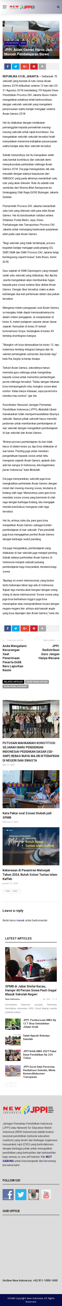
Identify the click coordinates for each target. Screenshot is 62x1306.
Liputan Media (11, 43)
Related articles (13, 682)
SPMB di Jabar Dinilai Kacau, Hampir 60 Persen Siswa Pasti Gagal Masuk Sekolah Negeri (30, 990)
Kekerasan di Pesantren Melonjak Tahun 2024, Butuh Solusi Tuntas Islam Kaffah (30, 874)
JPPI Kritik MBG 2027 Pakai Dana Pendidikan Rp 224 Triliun (39, 1055)
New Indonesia (12, 999)
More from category (15, 686)
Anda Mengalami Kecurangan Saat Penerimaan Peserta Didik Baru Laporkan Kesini (15, 658)
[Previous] (7, 1085)
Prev (7, 891)
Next (15, 891)
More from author (37, 682)
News (23, 43)
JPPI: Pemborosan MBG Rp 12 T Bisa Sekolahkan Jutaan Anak (39, 1023)
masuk (20, 920)
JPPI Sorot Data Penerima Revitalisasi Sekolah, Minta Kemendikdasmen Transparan (39, 1072)
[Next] (13, 1085)
